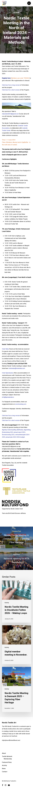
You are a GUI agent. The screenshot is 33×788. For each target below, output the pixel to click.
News (4, 769)
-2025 (18, 437)
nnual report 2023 (20, 432)
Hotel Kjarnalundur (7, 373)
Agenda (4, 430)
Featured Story (7, 762)
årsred (4, 435)
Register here (6, 78)
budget (22, 437)
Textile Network (7, 756)
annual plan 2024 (11, 437)
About (4, 753)
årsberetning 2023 (7, 432)
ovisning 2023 (10, 435)
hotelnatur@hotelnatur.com (17, 368)
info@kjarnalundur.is (8, 397)
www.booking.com (20, 404)
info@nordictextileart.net (11, 740)
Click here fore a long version (11, 85)
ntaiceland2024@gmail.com (10, 114)
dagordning (27, 430)
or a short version (14, 420)
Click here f (5, 420)
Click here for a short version (11, 90)
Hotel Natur (5, 349)
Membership (8, 759)
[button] (29, 3)
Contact (4, 772)
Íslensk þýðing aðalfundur (15, 430)
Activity (16, 12)
